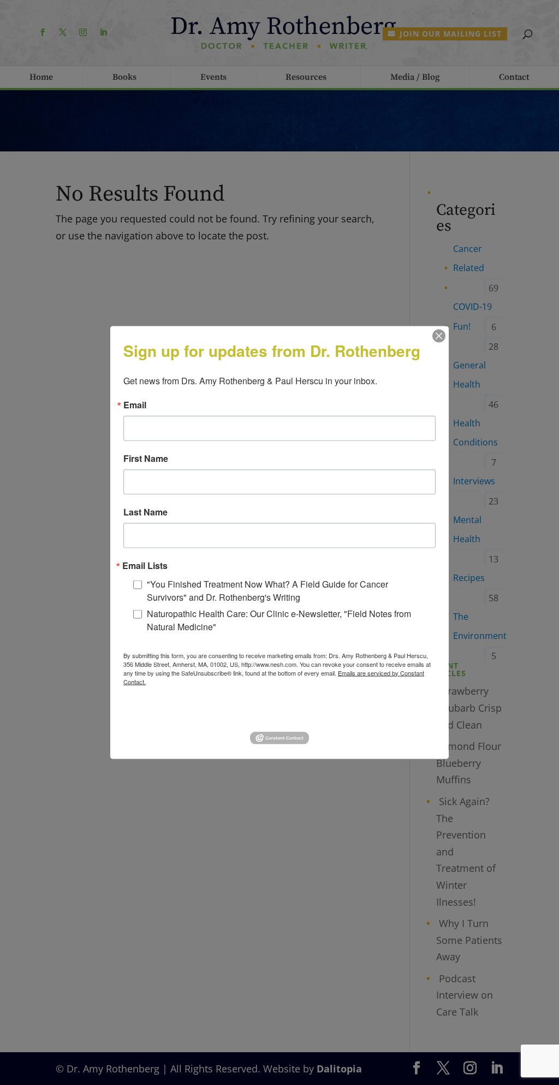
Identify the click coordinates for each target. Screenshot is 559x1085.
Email (134, 404)
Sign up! (280, 712)
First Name (145, 458)
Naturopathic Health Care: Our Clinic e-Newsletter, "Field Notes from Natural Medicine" (279, 619)
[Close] (438, 335)
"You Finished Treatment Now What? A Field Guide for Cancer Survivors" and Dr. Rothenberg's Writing (267, 590)
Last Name (145, 511)
